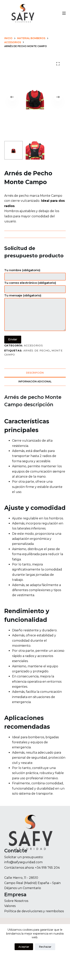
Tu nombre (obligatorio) (22, 270)
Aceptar (23, 946)
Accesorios (33, 345)
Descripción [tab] (35, 372)
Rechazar (45, 946)
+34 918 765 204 (47, 867)
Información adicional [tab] (35, 381)
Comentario (32, 888)
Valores (10, 906)
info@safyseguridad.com (23, 862)
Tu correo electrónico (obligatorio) (30, 283)
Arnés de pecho (36, 350)
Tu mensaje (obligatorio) (22, 295)
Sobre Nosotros (16, 901)
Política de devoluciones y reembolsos (34, 911)
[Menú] (64, 13)
